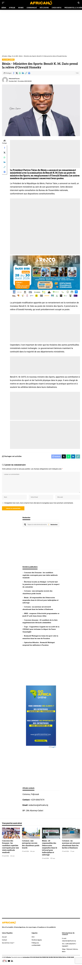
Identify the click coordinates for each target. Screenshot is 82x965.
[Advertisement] (41, 21)
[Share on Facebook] (13, 73)
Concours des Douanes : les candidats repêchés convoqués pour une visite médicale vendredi (40, 575)
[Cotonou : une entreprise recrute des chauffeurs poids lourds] (31, 833)
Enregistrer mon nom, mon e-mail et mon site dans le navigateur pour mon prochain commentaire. (38, 503)
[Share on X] (16, 73)
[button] (26, 73)
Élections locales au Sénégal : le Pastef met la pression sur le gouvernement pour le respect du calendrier (41, 584)
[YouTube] (9, 961)
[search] (78, 3)
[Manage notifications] (4, 960)
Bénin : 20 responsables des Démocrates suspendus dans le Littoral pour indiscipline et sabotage (40, 600)
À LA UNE (5, 59)
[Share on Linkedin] (23, 73)
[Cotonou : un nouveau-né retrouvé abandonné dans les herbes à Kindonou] (71, 833)
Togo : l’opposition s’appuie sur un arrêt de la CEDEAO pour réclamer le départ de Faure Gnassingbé (40, 629)
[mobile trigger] (3, 3)
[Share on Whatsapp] (19, 73)
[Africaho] (41, 3)
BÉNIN (12, 59)
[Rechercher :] (37, 524)
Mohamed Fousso (14, 78)
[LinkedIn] (12, 961)
